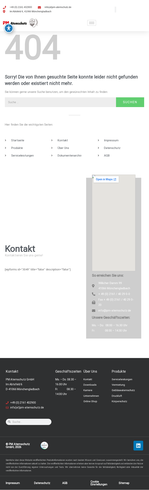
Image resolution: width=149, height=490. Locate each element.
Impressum (13, 483)
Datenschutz (42, 483)
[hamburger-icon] (91, 23)
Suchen (130, 102)
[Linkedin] (138, 445)
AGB (65, 483)
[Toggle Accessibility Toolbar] (8, 28)
